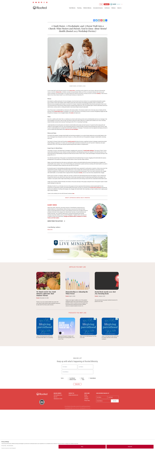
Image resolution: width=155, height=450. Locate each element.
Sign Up (106, 4)
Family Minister (93, 378)
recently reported (71, 141)
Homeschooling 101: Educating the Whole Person (77, 293)
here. (73, 193)
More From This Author (55, 221)
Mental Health (80, 197)
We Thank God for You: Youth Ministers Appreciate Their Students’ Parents (46, 293)
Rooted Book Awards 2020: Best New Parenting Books (105, 293)
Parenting (79, 8)
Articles (85, 395)
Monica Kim (58, 92)
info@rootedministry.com (73, 395)
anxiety (72, 112)
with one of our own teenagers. (71, 129)
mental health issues (58, 111)
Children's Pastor (72, 379)
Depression (73, 197)
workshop (98, 93)
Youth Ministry (72, 8)
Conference (107, 8)
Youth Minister (72, 378)
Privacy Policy (87, 400)
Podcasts (86, 396)
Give (101, 4)
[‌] (38, 2)
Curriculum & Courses (98, 8)
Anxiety (67, 197)
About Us (119, 8)
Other (83, 379)
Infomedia (88, 408)
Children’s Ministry (87, 8)
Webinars (113, 8)
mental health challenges (89, 150)
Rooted (37, 298)
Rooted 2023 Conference (95, 187)
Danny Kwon (73, 86)
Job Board (86, 398)
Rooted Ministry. (76, 408)
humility (80, 172)
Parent (82, 378)
